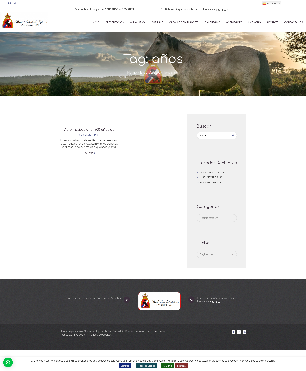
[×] (8, 362)
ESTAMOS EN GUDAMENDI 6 (214, 172)
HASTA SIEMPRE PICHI (210, 182)
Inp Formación (157, 331)
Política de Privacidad (72, 334)
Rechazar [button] (181, 366)
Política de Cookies (100, 334)
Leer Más (125, 366)
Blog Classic (150, 72)
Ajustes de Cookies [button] (146, 366)
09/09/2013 (84, 135)
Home (132, 72)
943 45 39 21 (222, 9)
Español (271, 3)
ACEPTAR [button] (167, 366)
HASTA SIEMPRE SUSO (210, 177)
